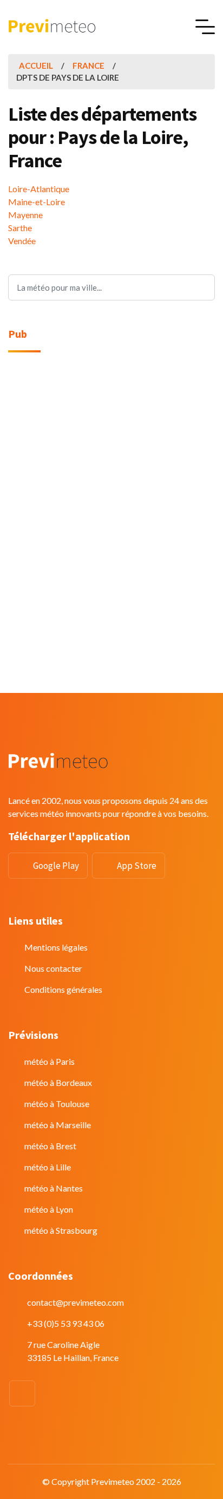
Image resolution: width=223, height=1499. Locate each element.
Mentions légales (56, 947)
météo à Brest (50, 1146)
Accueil (36, 65)
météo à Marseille (57, 1125)
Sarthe (20, 227)
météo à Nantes (53, 1188)
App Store (136, 866)
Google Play (56, 866)
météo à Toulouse (56, 1103)
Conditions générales (63, 989)
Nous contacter (53, 968)
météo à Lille (47, 1167)
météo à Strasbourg (60, 1230)
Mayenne (25, 215)
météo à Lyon (48, 1209)
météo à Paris (49, 1061)
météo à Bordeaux (58, 1082)
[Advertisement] (111, 477)
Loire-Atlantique (38, 189)
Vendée (22, 240)
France (88, 65)
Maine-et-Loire (36, 202)
